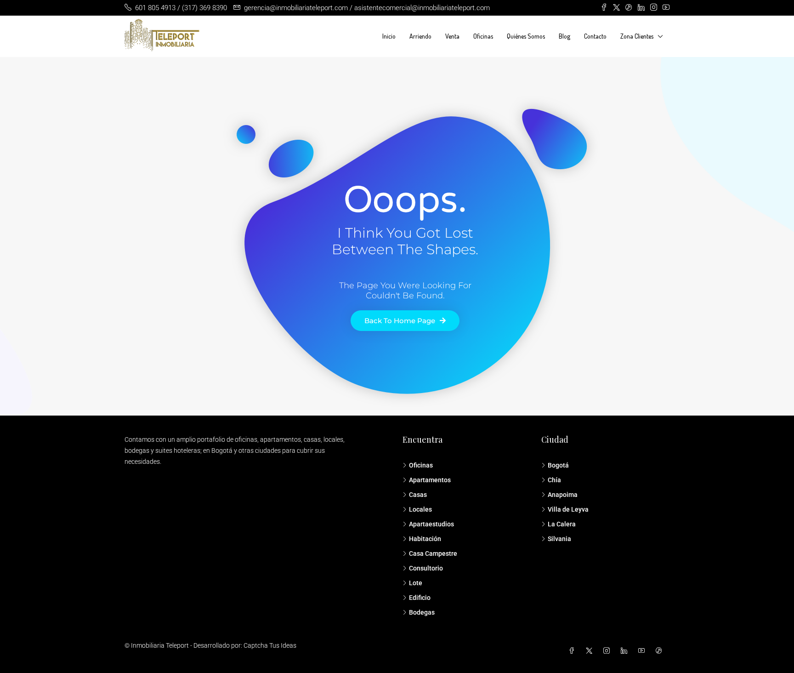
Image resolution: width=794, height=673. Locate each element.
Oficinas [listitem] (421, 465)
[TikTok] (661, 651)
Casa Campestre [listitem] (433, 553)
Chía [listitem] (554, 480)
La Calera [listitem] (562, 524)
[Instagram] (608, 651)
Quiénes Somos (526, 36)
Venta (452, 36)
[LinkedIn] (626, 651)
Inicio (389, 36)
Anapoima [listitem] (563, 494)
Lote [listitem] (415, 583)
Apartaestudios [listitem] (431, 524)
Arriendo (420, 36)
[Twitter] (591, 651)
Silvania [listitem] (559, 538)
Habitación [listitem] (425, 538)
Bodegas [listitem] (422, 612)
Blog (564, 36)
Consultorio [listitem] (426, 568)
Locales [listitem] (420, 509)
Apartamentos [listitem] (430, 480)
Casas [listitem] (418, 494)
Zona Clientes (636, 36)
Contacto (595, 36)
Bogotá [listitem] (558, 465)
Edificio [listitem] (420, 597)
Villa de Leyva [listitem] (568, 509)
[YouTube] (643, 651)
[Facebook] (573, 651)
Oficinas (483, 36)
